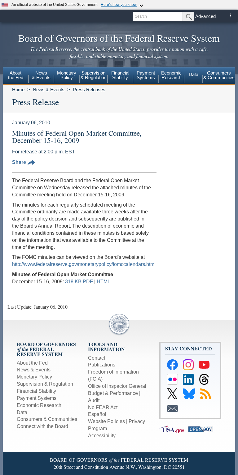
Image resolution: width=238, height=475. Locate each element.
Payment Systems (36, 398)
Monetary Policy (34, 376)
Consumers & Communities (219, 75)
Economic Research (39, 405)
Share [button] (19, 162)
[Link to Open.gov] (202, 429)
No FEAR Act (102, 407)
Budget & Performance (113, 393)
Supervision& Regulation (93, 75)
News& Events (41, 75)
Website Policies (106, 421)
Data (193, 74)
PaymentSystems (146, 75)
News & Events (48, 89)
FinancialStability (120, 75)
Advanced (205, 16)
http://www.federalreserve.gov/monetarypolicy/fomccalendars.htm (83, 264)
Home (18, 89)
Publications (101, 364)
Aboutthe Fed (15, 75)
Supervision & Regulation (45, 384)
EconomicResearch (171, 75)
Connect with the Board (42, 426)
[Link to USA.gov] (173, 429)
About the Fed (32, 363)
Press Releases (89, 89)
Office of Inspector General (117, 386)
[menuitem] (16, 76)
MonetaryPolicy (66, 75)
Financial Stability (36, 391)
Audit (93, 400)
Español (97, 414)
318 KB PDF (79, 281)
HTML (103, 281)
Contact (96, 358)
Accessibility (102, 435)
